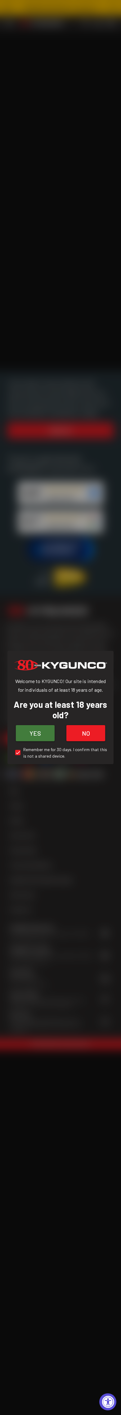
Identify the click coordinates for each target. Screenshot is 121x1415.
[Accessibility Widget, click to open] (107, 1401)
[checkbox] (60, 752)
